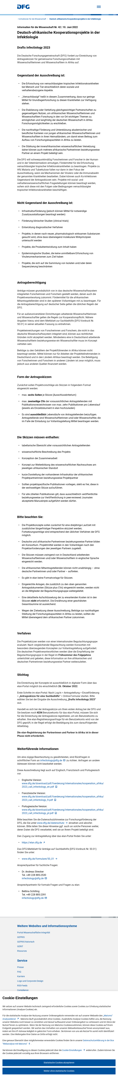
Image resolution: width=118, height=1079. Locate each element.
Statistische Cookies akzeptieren (59, 1062)
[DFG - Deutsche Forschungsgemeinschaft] (23, 8)
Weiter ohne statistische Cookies (59, 1071)
